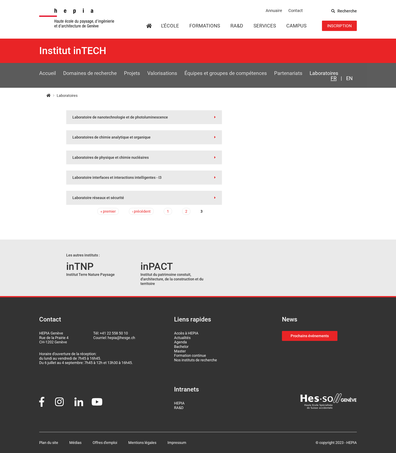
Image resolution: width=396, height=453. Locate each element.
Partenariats (288, 73)
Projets (132, 73)
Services (264, 26)
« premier (108, 211)
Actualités (182, 338)
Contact (295, 10)
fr (334, 78)
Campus (296, 26)
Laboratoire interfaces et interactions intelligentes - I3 (116, 177)
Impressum (176, 442)
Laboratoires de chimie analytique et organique (111, 137)
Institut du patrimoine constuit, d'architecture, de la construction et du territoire (171, 279)
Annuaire (274, 10)
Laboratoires (324, 73)
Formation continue (190, 355)
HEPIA (48, 95)
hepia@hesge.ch (121, 338)
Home (154, 26)
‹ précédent (141, 211)
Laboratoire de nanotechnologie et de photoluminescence (120, 117)
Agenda (180, 342)
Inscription (339, 25)
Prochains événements (310, 336)
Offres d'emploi (105, 442)
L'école (170, 26)
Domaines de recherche (90, 73)
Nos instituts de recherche (195, 360)
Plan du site (48, 442)
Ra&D (236, 26)
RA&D (179, 408)
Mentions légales (142, 442)
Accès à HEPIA (186, 333)
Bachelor (181, 346)
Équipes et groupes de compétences (225, 73)
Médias (75, 442)
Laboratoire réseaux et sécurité (98, 198)
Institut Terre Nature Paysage (90, 274)
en (349, 78)
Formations (204, 26)
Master (180, 351)
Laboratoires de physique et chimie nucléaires (110, 157)
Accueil (47, 73)
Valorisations (162, 73)
